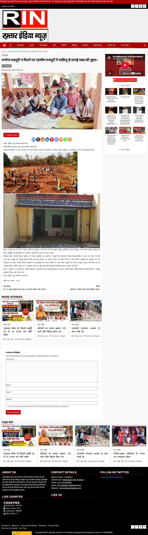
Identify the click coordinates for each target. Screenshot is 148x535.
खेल (54, 45)
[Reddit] (43, 140)
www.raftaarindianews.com (70, 488)
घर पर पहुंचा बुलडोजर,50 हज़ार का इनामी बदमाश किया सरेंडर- (24, 287)
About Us (15, 525)
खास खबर (20, 45)
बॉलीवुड (74, 45)
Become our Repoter (10, 528)
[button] (127, 85)
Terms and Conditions (28, 525)
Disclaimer (43, 525)
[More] (70, 140)
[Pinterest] (52, 140)
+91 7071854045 (64, 483)
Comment (10, 359)
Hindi (17, 533)
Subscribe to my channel (126, 80)
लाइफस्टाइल (97, 45)
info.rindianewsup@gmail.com (69, 485)
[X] (38, 140)
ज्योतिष (63, 45)
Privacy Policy (53, 525)
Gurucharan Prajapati (24, 339)
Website (9, 399)
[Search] (144, 45)
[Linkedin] (47, 140)
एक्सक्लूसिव (43, 45)
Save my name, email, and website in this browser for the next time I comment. (39, 406)
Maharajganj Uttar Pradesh (73, 480)
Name (9, 385)
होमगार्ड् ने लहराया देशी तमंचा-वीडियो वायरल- (85, 287)
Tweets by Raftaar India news (111, 477)
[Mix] (61, 140)
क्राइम (31, 45)
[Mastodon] (56, 140)
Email (8, 392)
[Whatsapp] (65, 140)
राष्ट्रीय (85, 45)
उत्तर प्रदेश (124, 45)
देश (10, 45)
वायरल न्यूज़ (111, 45)
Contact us (6, 525)
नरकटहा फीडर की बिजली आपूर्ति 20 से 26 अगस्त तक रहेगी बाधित (17, 331)
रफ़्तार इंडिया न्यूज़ (18, 70)
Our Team (23, 528)
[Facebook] (34, 140)
